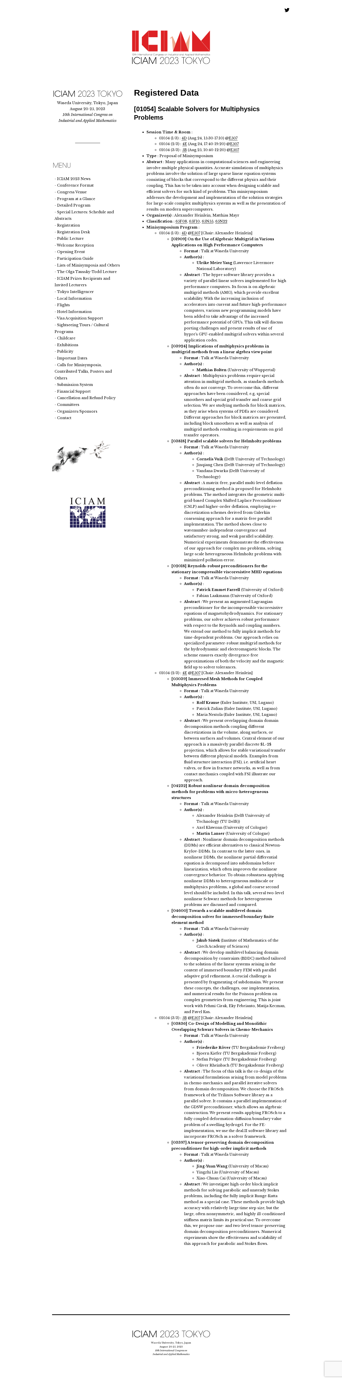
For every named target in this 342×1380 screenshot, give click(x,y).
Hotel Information (74, 311)
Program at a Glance (76, 199)
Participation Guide (75, 258)
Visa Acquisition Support (80, 318)
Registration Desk (73, 232)
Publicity (65, 351)
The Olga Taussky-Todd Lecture (87, 272)
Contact (64, 418)
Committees (68, 404)
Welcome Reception (75, 245)
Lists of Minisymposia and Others (88, 265)
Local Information (74, 298)
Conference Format (75, 185)
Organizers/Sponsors (77, 411)
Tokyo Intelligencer (75, 291)
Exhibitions (67, 345)
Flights (63, 305)
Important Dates (72, 358)
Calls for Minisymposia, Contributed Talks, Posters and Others (83, 371)
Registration (68, 225)
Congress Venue (72, 192)
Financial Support (74, 391)
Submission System (75, 384)
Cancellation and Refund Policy (86, 398)
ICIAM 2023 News (74, 179)
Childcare (66, 338)
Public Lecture (70, 238)
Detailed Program (73, 205)
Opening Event (71, 252)
